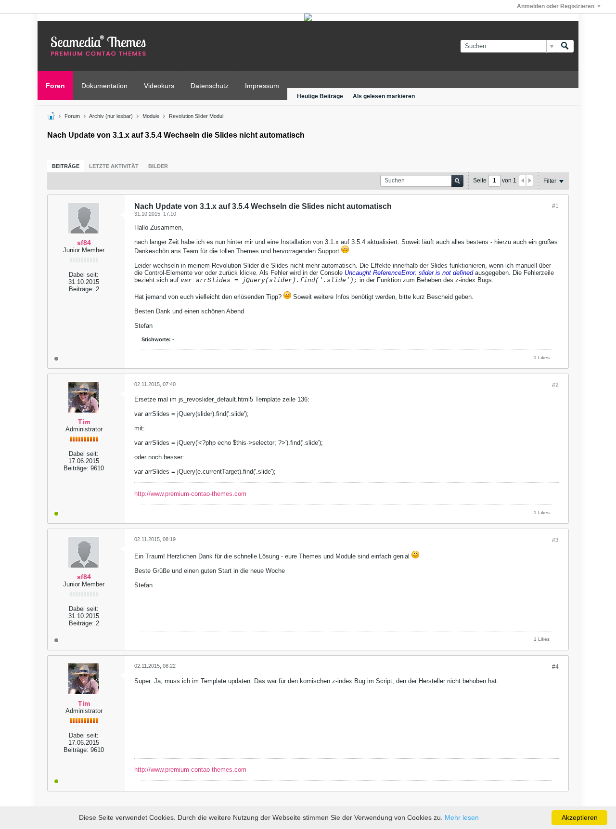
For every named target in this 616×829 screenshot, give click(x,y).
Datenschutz (210, 86)
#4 (555, 666)
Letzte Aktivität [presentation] (114, 166)
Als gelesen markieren (384, 96)
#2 (555, 385)
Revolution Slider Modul (196, 116)
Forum (72, 116)
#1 (555, 206)
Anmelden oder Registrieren (555, 6)
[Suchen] (565, 46)
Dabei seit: (84, 274)
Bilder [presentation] (158, 166)
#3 (555, 540)
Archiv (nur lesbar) (111, 116)
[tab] (65, 166)
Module (150, 116)
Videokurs (159, 86)
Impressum (262, 86)
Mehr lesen (462, 817)
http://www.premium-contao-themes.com (190, 493)
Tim (84, 422)
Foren (55, 86)
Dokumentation (104, 86)
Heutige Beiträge (320, 96)
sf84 (84, 242)
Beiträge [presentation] (65, 166)
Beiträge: (81, 289)
